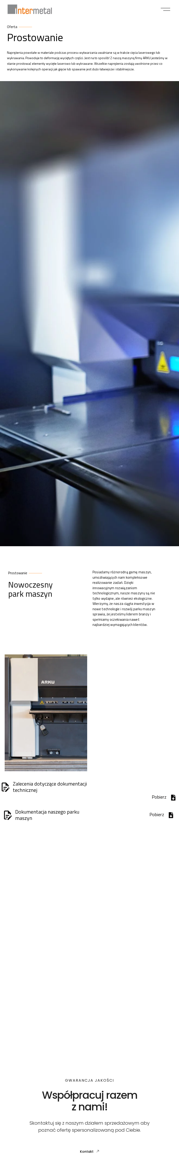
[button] (165, 9)
